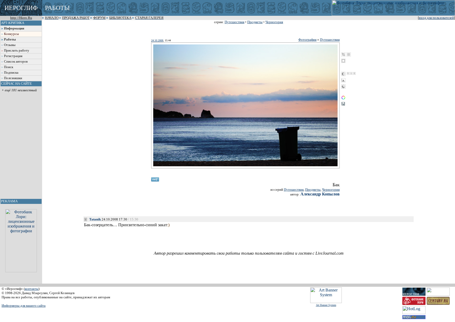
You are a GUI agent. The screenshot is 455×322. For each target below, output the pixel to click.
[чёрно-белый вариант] (343, 74)
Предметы (255, 22)
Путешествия (234, 22)
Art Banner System (326, 305)
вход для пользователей (436, 18)
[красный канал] (348, 73)
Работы (10, 39)
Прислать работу (16, 50)
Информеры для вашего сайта (24, 306)
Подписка (11, 72)
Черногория (274, 22)
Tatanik (95, 219)
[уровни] (343, 80)
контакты (31, 289)
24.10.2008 (157, 40)
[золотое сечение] (349, 54)
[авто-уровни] (343, 86)
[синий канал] (354, 73)
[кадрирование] (343, 54)
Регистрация (13, 56)
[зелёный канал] (351, 73)
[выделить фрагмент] (343, 61)
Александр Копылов (320, 194)
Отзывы (10, 45)
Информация (14, 28)
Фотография (307, 40)
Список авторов (16, 61)
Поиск (8, 67)
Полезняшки (13, 78)
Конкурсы (11, 34)
